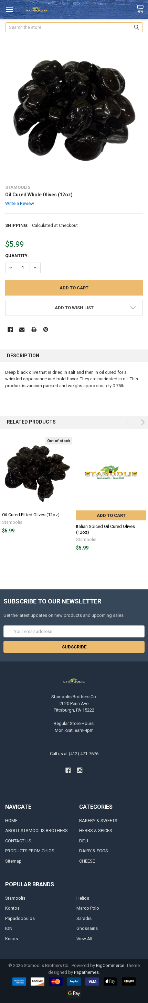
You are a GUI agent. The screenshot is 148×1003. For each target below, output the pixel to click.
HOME (11, 820)
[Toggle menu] (9, 9)
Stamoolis (15, 898)
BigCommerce (110, 965)
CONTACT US (18, 840)
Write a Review (19, 203)
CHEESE (87, 861)
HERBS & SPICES (95, 830)
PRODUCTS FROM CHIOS (29, 850)
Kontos (12, 908)
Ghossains (87, 928)
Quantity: (17, 255)
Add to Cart (111, 515)
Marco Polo (87, 908)
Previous (129, 422)
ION (8, 928)
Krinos (11, 938)
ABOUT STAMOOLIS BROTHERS (36, 830)
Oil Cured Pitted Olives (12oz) (31, 514)
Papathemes (86, 972)
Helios (82, 898)
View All (84, 938)
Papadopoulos (20, 918)
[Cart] (142, 9)
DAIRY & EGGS (93, 850)
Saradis (84, 918)
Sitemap (13, 861)
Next (141, 422)
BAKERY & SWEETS (98, 820)
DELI (83, 840)
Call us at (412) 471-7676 (74, 753)
